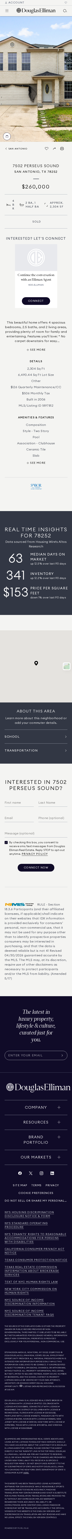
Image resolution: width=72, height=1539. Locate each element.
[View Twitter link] (30, 1174)
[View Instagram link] (41, 1174)
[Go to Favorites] (65, 2)
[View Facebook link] (20, 1174)
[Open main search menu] (65, 10)
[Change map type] (66, 666)
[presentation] (36, 79)
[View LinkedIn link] (52, 1174)
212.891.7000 (54, 1352)
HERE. (26, 1473)
